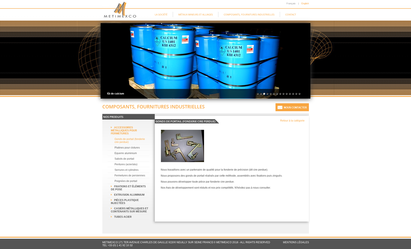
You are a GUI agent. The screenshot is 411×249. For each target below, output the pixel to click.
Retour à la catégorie (292, 120)
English (305, 3)
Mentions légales (296, 242)
